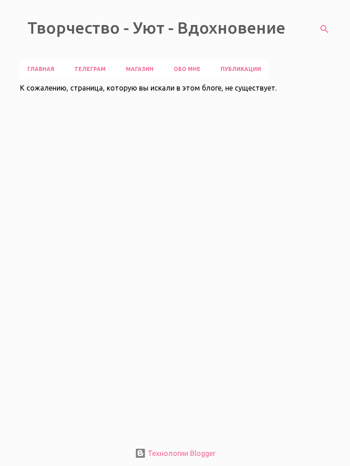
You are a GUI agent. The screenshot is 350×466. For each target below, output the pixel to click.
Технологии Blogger (181, 453)
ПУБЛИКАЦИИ (241, 69)
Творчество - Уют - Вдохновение (156, 27)
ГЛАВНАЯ (40, 69)
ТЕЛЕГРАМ (90, 69)
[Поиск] (324, 29)
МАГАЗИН (140, 69)
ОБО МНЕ (187, 69)
